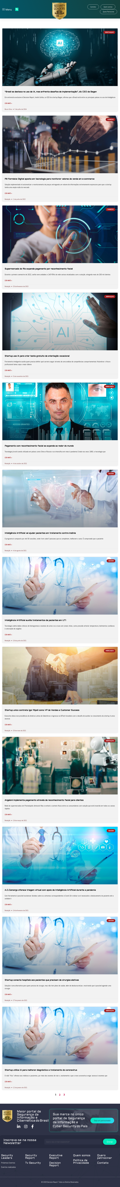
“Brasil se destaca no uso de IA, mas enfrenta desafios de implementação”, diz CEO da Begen (51, 92)
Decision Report (55, 1164)
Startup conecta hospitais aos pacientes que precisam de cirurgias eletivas (42, 980)
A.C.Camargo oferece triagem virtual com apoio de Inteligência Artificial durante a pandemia (50, 890)
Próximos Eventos (8, 1162)
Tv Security (33, 1163)
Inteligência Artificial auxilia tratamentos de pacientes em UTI (35, 620)
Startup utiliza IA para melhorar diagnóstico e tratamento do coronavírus (41, 1070)
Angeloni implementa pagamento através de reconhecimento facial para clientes (44, 800)
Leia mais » (8, 103)
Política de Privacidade (81, 1161)
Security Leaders (7, 1156)
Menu (8, 9)
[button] (93, 6)
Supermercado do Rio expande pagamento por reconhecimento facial (39, 269)
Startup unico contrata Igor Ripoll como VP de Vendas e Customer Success (42, 710)
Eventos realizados (8, 1167)
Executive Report (55, 1156)
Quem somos (81, 1155)
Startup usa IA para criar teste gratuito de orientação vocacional (37, 356)
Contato (103, 1163)
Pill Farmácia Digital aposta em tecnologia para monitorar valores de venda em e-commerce (49, 179)
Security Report (31, 1156)
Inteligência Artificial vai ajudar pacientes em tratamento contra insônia (40, 533)
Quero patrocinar (104, 1156)
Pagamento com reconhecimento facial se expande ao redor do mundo (39, 446)
